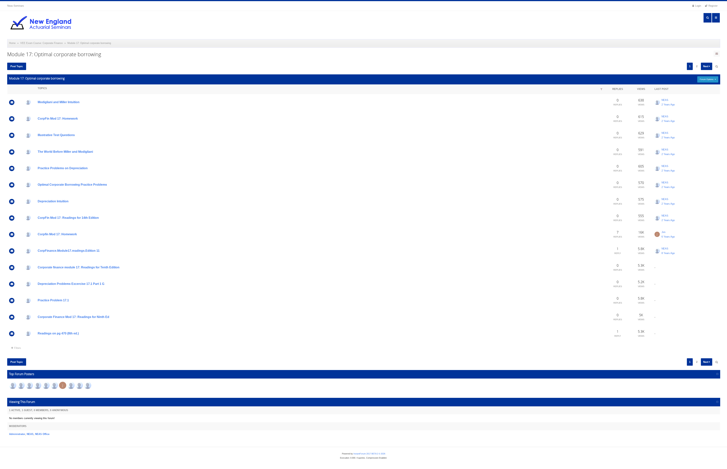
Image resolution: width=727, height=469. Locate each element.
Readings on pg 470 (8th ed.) (58, 333)
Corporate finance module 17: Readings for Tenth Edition (78, 267)
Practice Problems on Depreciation (63, 168)
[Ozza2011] (46, 385)
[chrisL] (37, 385)
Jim (663, 232)
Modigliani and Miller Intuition (59, 102)
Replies (617, 89)
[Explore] (716, 18)
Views (641, 89)
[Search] (707, 18)
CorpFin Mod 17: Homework (58, 118)
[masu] (79, 385)
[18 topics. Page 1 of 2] (716, 66)
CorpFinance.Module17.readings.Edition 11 (69, 250)
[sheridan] (28, 283)
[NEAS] (28, 102)
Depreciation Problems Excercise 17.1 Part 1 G (71, 283)
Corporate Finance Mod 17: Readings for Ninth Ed (73, 317)
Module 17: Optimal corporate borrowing (89, 43)
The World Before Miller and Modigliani (65, 151)
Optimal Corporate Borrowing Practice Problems (72, 184)
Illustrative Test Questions (56, 135)
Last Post (661, 89)
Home (12, 43)
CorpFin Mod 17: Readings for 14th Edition (68, 217)
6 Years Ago (668, 236)
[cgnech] (28, 333)
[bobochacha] (29, 385)
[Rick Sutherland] (71, 385)
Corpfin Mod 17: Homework (57, 234)
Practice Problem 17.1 (53, 300)
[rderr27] (54, 385)
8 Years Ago (668, 253)
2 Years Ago (668, 104)
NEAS (664, 100)
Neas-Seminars (15, 5)
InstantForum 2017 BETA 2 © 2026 (369, 454)
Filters (17, 348)
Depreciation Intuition (53, 201)
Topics (42, 88)
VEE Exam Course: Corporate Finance (41, 43)
